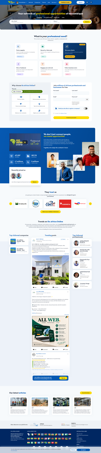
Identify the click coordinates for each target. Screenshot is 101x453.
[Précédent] (10, 203)
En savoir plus (14, 450)
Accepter (83, 450)
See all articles (86, 393)
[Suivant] (90, 203)
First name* (56, 90)
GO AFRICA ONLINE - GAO (21, 240)
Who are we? (79, 433)
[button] (91, 2)
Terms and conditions (81, 441)
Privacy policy (80, 439)
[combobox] (28, 22)
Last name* (75, 90)
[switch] (71, 108)
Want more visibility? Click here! (50, 211)
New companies (80, 446)
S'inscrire (33, 238)
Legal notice (79, 438)
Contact (79, 442)
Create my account (71, 117)
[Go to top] (95, 445)
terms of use (64, 113)
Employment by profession (82, 435)
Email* (54, 96)
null (11, 407)
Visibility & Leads (65, 2)
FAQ (78, 436)
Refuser (73, 450)
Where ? (55, 21)
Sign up (80, 2)
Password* (74, 96)
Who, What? (14, 21)
